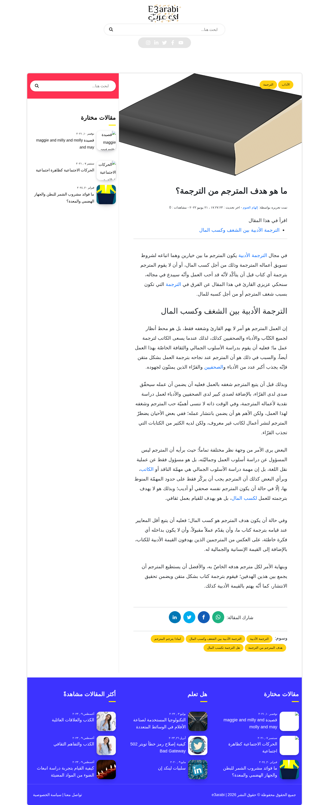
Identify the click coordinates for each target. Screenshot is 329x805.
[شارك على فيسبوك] (204, 617)
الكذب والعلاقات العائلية (73, 719)
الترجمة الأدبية (252, 255)
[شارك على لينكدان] (175, 617)
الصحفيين (213, 367)
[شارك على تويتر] (189, 617)
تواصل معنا (72, 795)
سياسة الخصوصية (47, 795)
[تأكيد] (111, 30)
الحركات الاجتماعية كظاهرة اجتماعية (65, 170)
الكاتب (147, 469)
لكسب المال (244, 498)
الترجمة (268, 84)
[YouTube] (180, 42)
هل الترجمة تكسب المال (223, 647)
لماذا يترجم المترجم (167, 639)
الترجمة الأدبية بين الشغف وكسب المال (239, 230)
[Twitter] (164, 42)
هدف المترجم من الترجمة (265, 647)
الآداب (286, 84)
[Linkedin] (156, 42)
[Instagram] (148, 42)
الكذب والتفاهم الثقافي (73, 744)
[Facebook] (172, 42)
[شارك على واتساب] (218, 617)
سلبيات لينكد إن (172, 768)
